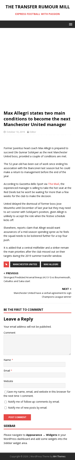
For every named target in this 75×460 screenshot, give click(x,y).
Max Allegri (51, 264)
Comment (9, 332)
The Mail (53, 184)
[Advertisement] (37, 70)
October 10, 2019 (16, 131)
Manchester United (25, 264)
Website (8, 381)
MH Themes (59, 456)
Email (7, 370)
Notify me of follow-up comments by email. (34, 401)
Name (8, 360)
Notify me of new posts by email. (27, 407)
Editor (33, 131)
